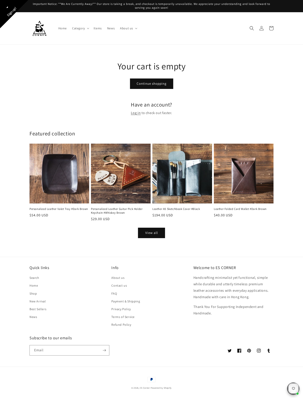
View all (151, 233)
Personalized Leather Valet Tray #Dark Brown (59, 209)
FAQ (114, 293)
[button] (80, 28)
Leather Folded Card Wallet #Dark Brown (240, 209)
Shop (33, 293)
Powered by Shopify (161, 387)
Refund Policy (121, 325)
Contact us (119, 285)
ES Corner (145, 387)
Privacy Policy (121, 309)
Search (34, 278)
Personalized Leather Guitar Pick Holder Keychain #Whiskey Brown (116, 211)
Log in (136, 113)
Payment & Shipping (125, 301)
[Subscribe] (104, 350)
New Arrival (38, 301)
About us (117, 278)
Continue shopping (152, 83)
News (33, 317)
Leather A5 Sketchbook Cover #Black (176, 209)
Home (34, 285)
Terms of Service (123, 317)
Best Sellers (38, 309)
